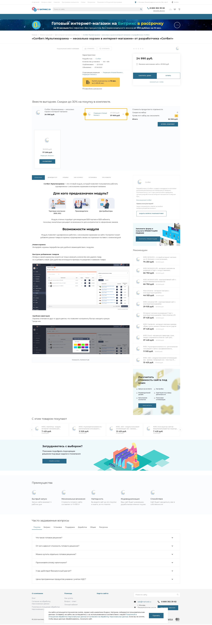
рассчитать (147, 405)
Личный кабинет (71, 605)
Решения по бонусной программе (109, 2)
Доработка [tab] (82, 527)
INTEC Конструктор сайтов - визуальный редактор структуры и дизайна (165, 429)
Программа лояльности (70, 2)
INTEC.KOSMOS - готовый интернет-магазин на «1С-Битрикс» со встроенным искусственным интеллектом (159, 259)
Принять (156, 616)
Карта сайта (102, 593)
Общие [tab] (93, 527)
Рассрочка (91, 2)
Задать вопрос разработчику (151, 213)
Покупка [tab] (36, 527)
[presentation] (32, 430)
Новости (57, 2)
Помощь (68, 593)
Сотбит (98, 59)
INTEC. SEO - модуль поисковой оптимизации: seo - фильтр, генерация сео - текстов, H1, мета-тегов (160, 360)
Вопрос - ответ (70, 601)
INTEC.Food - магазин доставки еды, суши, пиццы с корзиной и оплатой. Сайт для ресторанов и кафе (158, 337)
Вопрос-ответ (46, 2)
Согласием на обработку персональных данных (108, 617)
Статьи (83, 2)
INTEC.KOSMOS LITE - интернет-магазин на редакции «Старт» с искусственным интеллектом (159, 270)
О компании (37, 593)
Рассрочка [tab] (103, 527)
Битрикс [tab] (47, 527)
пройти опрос (54, 461)
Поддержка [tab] (70, 527)
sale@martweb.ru (144, 602)
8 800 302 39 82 (157, 8)
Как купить (68, 598)
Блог (34, 598)
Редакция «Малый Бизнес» (113, 72)
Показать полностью (80, 360)
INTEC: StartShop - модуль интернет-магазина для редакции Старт (51, 429)
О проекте (35, 2)
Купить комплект (168, 124)
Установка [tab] (58, 527)
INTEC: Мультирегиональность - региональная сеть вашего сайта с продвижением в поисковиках (160, 348)
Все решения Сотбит (143, 200)
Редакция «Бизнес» (89, 74)
